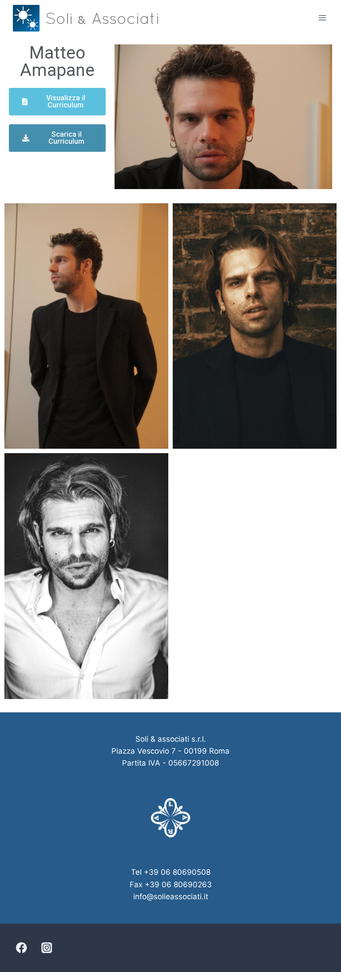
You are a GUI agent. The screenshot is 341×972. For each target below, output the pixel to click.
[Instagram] (46, 948)
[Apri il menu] (322, 17)
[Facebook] (21, 948)
